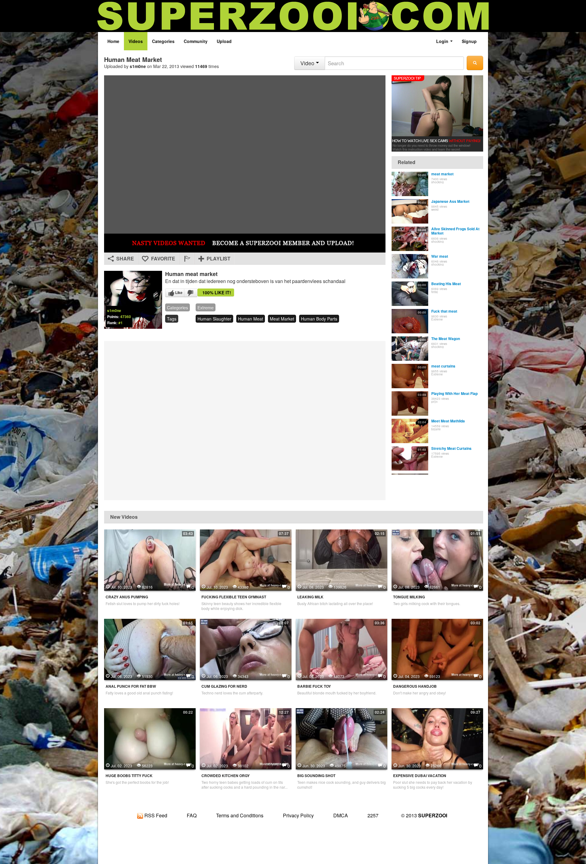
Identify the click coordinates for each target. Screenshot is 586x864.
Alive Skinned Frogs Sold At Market (455, 231)
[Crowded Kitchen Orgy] (245, 738)
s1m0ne (138, 66)
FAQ (192, 815)
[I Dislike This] (190, 293)
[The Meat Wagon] (410, 348)
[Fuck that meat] (410, 321)
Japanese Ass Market (450, 201)
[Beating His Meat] (410, 293)
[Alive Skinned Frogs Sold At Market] (410, 239)
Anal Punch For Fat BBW (131, 686)
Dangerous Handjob (415, 686)
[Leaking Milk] (341, 559)
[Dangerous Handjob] (437, 649)
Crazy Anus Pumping (127, 597)
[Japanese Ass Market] (410, 211)
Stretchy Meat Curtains (451, 448)
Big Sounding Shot (316, 775)
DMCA (340, 815)
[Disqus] (245, 420)
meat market (282, 319)
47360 (125, 316)
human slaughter (214, 319)
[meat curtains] (410, 376)
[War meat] (410, 266)
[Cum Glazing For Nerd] (245, 649)
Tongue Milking (409, 597)
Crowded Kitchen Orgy (225, 775)
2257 (372, 815)
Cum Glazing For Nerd (224, 686)
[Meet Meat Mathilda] (410, 431)
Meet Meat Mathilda (448, 421)
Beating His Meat (446, 283)
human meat (250, 319)
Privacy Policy (298, 815)
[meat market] (410, 184)
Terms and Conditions (239, 815)
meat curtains (443, 366)
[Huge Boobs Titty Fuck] (150, 738)
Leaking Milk (310, 597)
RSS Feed (155, 815)
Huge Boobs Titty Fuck (129, 775)
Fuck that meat (444, 311)
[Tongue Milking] (437, 559)
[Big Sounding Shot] (341, 738)
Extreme (205, 307)
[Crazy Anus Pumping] (150, 559)
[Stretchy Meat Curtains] (410, 458)
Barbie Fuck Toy (314, 686)
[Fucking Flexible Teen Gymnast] (245, 559)
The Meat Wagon (445, 338)
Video (308, 63)
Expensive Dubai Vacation (419, 775)
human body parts (319, 319)
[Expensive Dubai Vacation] (437, 738)
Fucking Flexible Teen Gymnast (233, 597)
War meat (439, 256)
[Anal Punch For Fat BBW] (150, 649)
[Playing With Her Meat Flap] (410, 403)
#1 (120, 322)
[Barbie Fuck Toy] (341, 649)
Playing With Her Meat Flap (454, 393)
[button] (186, 258)
